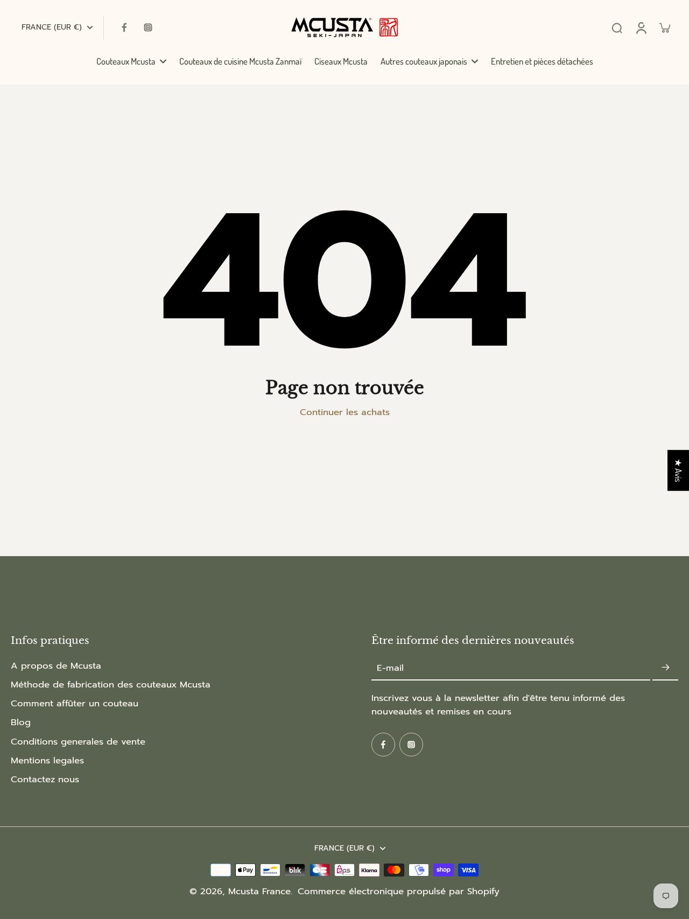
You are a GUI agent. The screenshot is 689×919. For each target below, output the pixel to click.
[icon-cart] (664, 27)
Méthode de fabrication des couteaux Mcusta (110, 684)
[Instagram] (148, 27)
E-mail (390, 668)
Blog (21, 722)
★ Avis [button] (678, 470)
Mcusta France (259, 891)
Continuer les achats (345, 412)
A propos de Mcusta (56, 666)
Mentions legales (47, 760)
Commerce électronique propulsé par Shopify (399, 891)
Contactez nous (45, 779)
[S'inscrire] (665, 668)
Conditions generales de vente (78, 741)
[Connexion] (640, 27)
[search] (617, 27)
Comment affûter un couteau (74, 703)
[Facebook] (124, 27)
